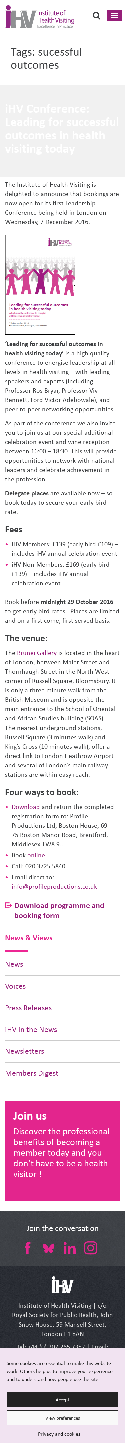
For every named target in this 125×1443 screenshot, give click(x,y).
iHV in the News (31, 1029)
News (14, 964)
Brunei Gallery (37, 652)
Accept (62, 1399)
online (36, 855)
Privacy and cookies (59, 1434)
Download (26, 806)
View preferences (62, 1418)
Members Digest (31, 1073)
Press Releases (28, 1008)
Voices (15, 986)
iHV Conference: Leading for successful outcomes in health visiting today (62, 128)
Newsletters (24, 1051)
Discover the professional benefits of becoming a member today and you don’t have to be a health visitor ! (61, 1152)
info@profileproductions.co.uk (54, 886)
